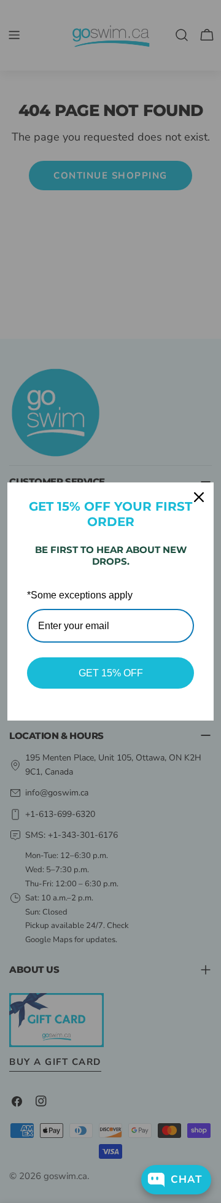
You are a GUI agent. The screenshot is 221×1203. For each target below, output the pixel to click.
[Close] (199, 497)
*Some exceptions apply (80, 595)
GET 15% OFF (111, 673)
